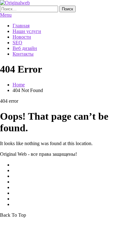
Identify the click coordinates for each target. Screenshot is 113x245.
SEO (17, 42)
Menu (6, 15)
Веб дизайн (25, 48)
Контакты (23, 54)
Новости (22, 37)
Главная (21, 25)
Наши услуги (27, 31)
